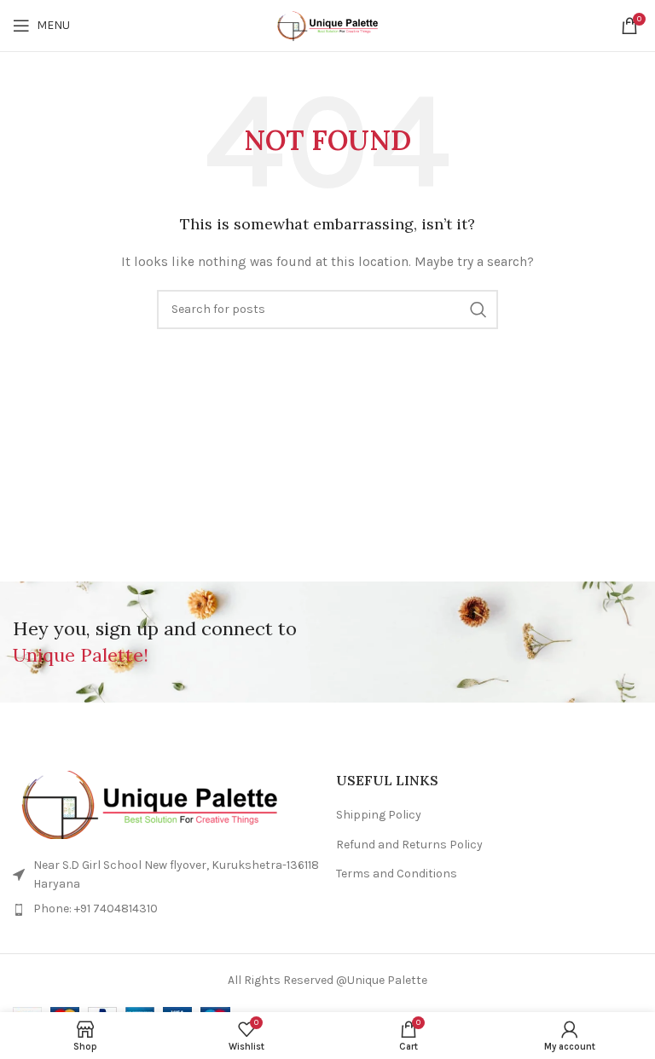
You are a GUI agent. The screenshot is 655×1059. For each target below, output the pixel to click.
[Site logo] (327, 25)
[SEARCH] (478, 309)
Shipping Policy (378, 814)
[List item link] (166, 909)
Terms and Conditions (396, 873)
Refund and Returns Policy (409, 844)
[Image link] (166, 805)
